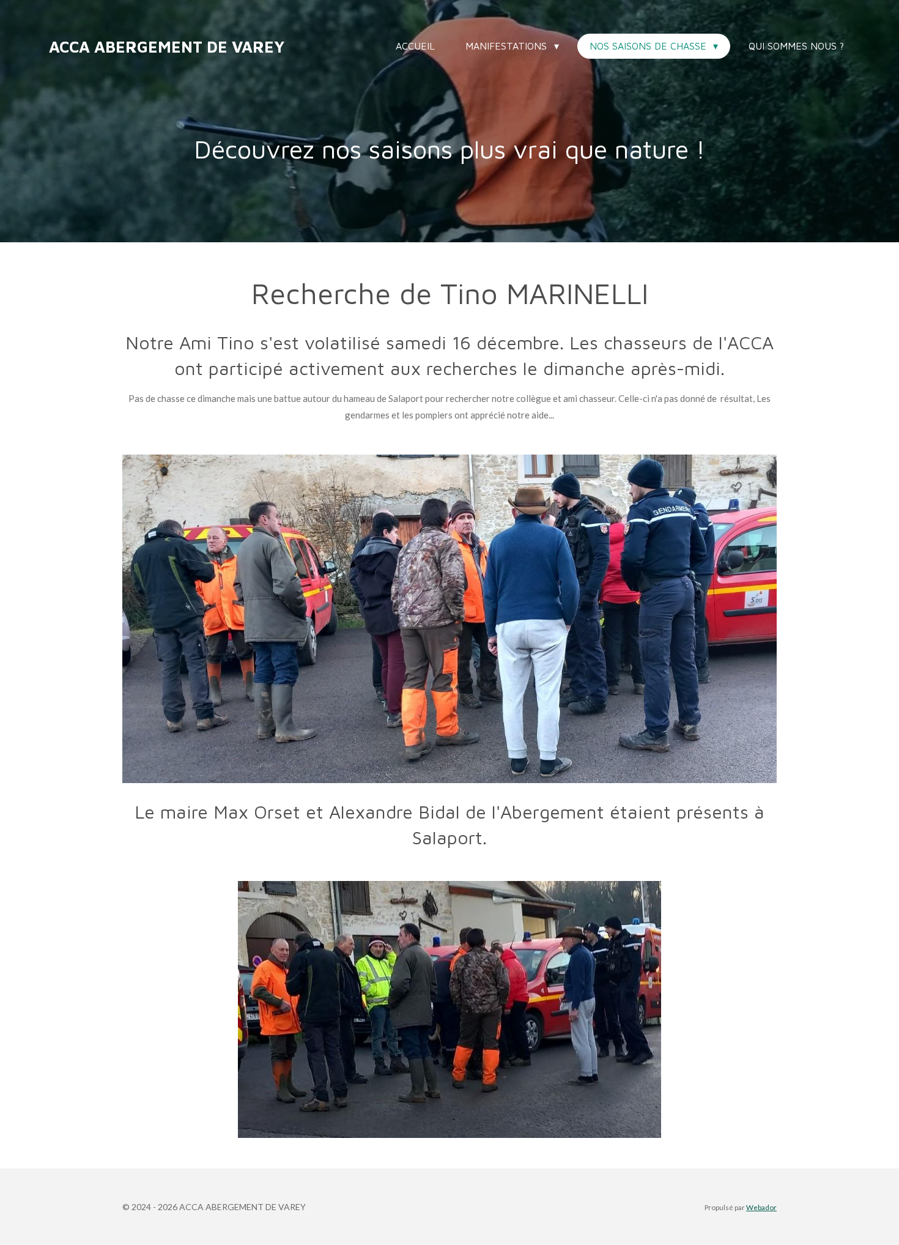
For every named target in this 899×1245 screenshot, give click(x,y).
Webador (761, 1207)
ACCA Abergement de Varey (166, 46)
